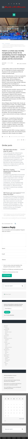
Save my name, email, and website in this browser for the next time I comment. (13, 266)
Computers (7, 357)
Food (6, 345)
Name (3, 248)
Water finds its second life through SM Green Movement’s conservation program (12, 384)
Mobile (6, 358)
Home (3, 43)
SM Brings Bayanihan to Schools (10, 375)
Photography (7, 359)
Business (5, 326)
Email (3, 254)
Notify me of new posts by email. (10, 272)
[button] (2, 29)
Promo (6, 340)
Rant (6, 353)
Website (4, 259)
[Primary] (14, 14)
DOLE (12, 136)
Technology (6, 356)
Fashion (6, 344)
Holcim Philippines (21, 136)
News (6, 350)
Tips (6, 364)
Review (6, 363)
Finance (5, 337)
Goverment (7, 328)
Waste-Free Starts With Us (12, 28)
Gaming (6, 330)
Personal (6, 352)
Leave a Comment (22, 63)
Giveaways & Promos (8, 338)
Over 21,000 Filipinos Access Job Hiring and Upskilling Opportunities (12, 388)
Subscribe (7, 312)
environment (15, 136)
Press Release (6, 354)
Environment (7, 43)
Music (6, 333)
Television (7, 334)
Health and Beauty (8, 347)
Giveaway (7, 339)
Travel (5, 362)
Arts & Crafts (7, 343)
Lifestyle (5, 342)
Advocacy (6, 325)
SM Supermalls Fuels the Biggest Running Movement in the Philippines (12, 381)
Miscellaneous (6, 349)
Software (6, 361)
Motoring (6, 348)
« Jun (5, 420)
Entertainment (6, 329)
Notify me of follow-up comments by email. (13, 269)
